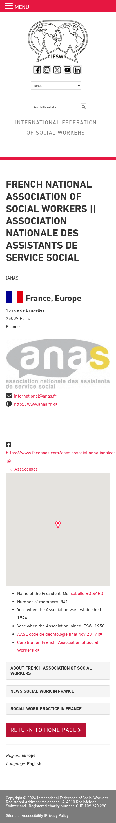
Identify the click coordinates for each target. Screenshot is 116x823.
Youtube (67, 69)
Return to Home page (43, 730)
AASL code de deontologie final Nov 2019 (57, 634)
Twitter (57, 69)
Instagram (47, 69)
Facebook (37, 69)
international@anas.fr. (35, 395)
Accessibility (32, 815)
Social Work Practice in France (46, 708)
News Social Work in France (42, 691)
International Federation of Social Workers (58, 42)
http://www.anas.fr (33, 404)
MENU (22, 7)
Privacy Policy (57, 815)
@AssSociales (23, 468)
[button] (10, 6)
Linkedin (77, 69)
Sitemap (13, 815)
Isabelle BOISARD (85, 593)
